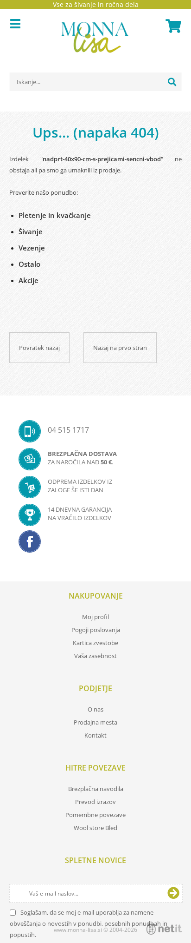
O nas (95, 709)
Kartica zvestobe (95, 643)
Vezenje (32, 247)
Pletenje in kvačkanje (55, 215)
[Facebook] (95, 544)
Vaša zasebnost (95, 656)
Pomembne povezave (95, 815)
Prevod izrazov (95, 802)
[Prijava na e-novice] (173, 893)
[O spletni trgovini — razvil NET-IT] (164, 929)
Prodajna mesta (95, 722)
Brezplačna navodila (95, 789)
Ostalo (29, 264)
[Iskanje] (172, 82)
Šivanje (31, 231)
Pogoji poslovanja (95, 630)
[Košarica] (172, 26)
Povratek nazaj (39, 347)
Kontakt (95, 735)
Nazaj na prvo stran (120, 347)
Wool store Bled (95, 828)
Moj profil (95, 617)
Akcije (28, 280)
